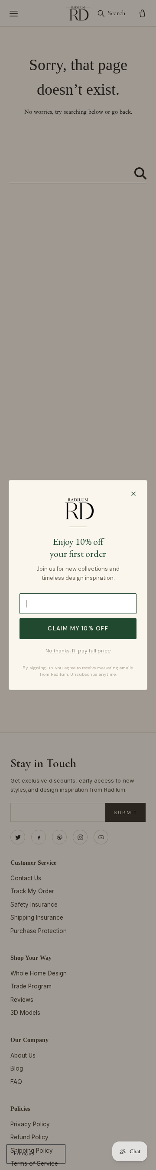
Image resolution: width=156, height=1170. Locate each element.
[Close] (133, 493)
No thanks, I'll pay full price (78, 650)
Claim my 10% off (78, 628)
